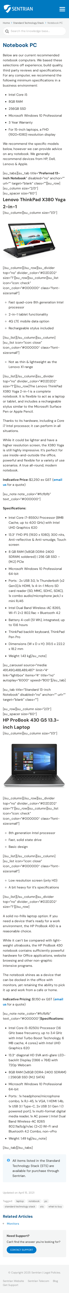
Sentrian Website (13, 1281)
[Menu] (62, 9)
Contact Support (21, 1249)
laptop (20, 1201)
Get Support (10, 1285)
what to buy (55, 1206)
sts (42, 1206)
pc (45, 1201)
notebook (34, 1201)
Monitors (13, 1224)
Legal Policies (52, 1272)
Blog (55, 1281)
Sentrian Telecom (38, 1281)
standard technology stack (20, 1206)
